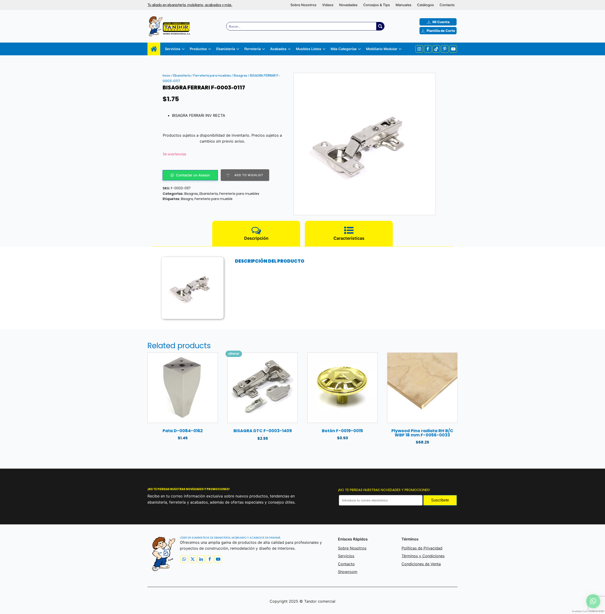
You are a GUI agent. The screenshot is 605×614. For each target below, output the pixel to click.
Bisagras (240, 75)
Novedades (348, 5)
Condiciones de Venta (421, 564)
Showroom (347, 571)
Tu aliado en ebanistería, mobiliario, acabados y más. (189, 4)
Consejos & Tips (376, 5)
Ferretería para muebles (212, 75)
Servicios (346, 555)
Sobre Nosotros (303, 5)
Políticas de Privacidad (422, 548)
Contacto (447, 5)
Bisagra (187, 198)
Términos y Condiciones (423, 555)
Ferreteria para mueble (213, 198)
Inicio (166, 75)
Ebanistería (181, 75)
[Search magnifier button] (380, 26)
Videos (327, 5)
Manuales (403, 5)
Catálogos (425, 5)
